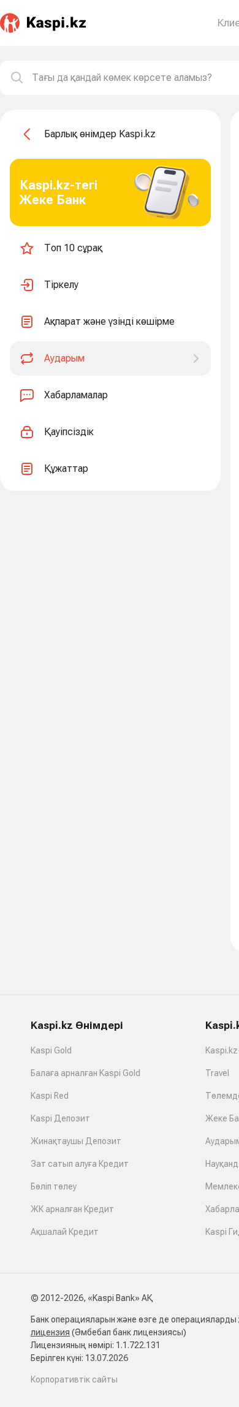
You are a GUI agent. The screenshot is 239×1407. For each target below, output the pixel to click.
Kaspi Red (50, 1096)
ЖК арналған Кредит (72, 1209)
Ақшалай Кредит (65, 1232)
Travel (217, 1073)
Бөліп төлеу (54, 1186)
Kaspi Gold (51, 1050)
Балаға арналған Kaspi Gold (85, 1073)
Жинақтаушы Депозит (76, 1141)
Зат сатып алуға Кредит (80, 1164)
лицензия (50, 1332)
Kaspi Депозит (60, 1118)
